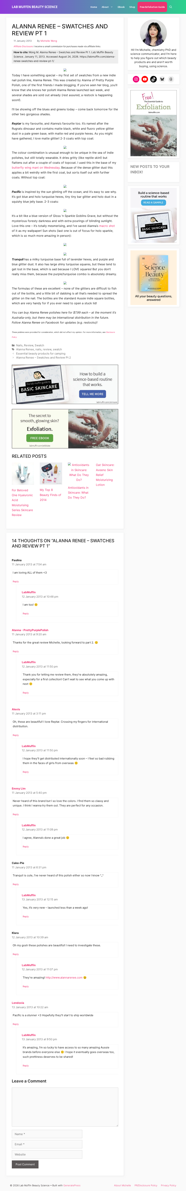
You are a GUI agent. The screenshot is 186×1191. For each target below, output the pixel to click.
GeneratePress (71, 1185)
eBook (121, 7)
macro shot (107, 226)
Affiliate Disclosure (23, 46)
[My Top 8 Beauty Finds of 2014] (51, 482)
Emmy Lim (19, 788)
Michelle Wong (49, 40)
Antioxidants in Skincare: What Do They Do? (78, 492)
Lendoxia (18, 1003)
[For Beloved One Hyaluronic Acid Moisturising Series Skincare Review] (23, 482)
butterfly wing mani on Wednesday (36, 167)
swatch (57, 349)
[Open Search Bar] (170, 7)
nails (38, 349)
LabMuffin (29, 592)
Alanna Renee (25, 349)
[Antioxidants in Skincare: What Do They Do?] (79, 480)
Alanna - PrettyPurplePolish (30, 630)
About (105, 7)
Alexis (16, 709)
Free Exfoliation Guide (152, 7)
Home (93, 7)
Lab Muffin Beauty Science (35, 7)
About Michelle (122, 1185)
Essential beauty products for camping (40, 353)
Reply (16, 581)
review (47, 349)
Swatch (39, 345)
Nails (19, 345)
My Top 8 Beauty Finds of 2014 (50, 494)
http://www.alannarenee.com (64, 977)
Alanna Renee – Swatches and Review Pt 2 (43, 357)
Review (28, 345)
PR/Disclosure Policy (146, 1185)
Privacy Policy (168, 1185)
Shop (132, 7)
